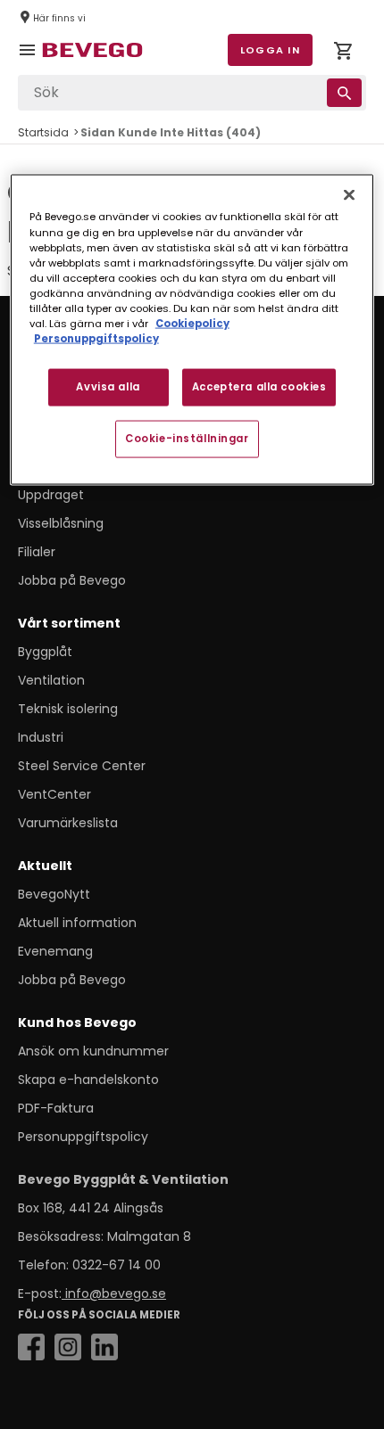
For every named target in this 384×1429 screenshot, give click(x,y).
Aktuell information (77, 923)
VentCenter (54, 794)
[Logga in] (343, 54)
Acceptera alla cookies (259, 387)
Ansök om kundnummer (93, 1051)
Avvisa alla (107, 387)
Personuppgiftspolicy (83, 1137)
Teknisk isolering (68, 709)
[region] (192, 329)
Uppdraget (51, 495)
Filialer (36, 552)
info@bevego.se (114, 1293)
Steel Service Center (82, 766)
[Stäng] (349, 195)
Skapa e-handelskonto (88, 1079)
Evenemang (55, 951)
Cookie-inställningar (186, 438)
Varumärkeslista (68, 823)
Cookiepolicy (192, 323)
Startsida (43, 132)
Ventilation (51, 680)
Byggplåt (45, 652)
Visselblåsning (61, 523)
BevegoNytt (54, 894)
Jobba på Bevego (72, 580)
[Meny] (30, 62)
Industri (40, 737)
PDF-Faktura (56, 1108)
